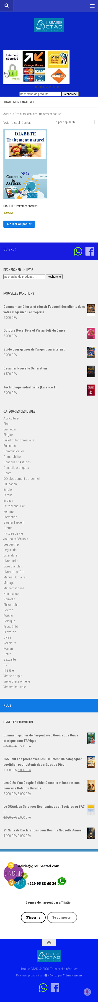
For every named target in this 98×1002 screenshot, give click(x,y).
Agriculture (11, 418)
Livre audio (10, 561)
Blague (8, 435)
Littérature (10, 555)
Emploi (8, 490)
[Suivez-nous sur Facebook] (90, 251)
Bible (6, 424)
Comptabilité (12, 457)
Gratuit (7, 528)
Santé (7, 654)
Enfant (7, 495)
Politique (9, 621)
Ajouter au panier (19, 224)
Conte (7, 473)
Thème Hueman (72, 975)
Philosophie (11, 605)
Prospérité (10, 627)
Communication (14, 451)
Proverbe (9, 632)
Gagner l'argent (13, 522)
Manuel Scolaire (14, 577)
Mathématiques (13, 588)
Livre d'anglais (13, 566)
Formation (10, 517)
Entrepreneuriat (14, 506)
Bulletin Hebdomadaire (18, 440)
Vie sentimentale (14, 687)
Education (10, 484)
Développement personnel (21, 479)
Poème (8, 610)
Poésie (8, 616)
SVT (6, 665)
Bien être (9, 429)
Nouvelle (9, 599)
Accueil (7, 114)
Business (9, 446)
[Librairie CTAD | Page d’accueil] (49, 25)
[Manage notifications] (87, 992)
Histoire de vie (13, 533)
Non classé (11, 594)
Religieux (9, 643)
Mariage (9, 583)
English (8, 500)
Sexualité (9, 659)
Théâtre (8, 670)
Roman (8, 648)
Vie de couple (12, 676)
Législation (10, 550)
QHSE (7, 637)
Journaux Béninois (15, 539)
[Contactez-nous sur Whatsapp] (78, 251)
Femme (8, 511)
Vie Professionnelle (16, 681)
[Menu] (92, 5)
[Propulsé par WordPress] (45, 975)
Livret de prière (13, 572)
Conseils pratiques (16, 468)
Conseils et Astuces (17, 462)
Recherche (70, 94)
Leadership (11, 544)
